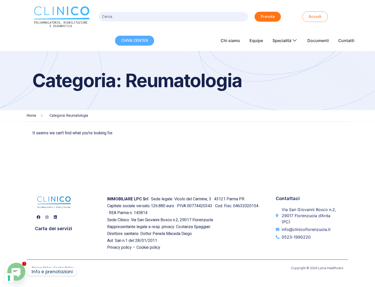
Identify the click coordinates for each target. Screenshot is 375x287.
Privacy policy (119, 247)
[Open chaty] (16, 272)
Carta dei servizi (53, 228)
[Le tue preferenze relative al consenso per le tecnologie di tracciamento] (9, 278)
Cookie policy (148, 247)
